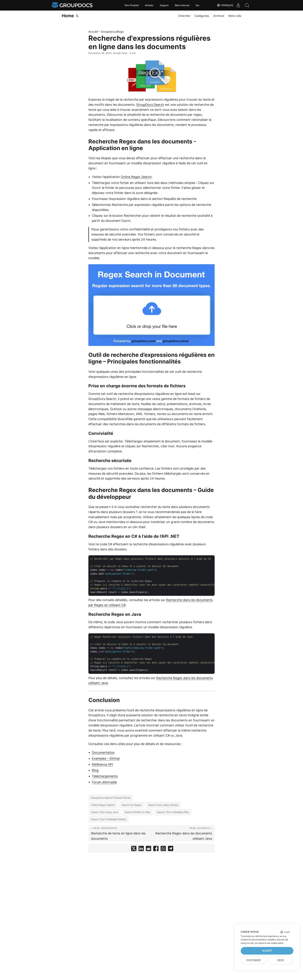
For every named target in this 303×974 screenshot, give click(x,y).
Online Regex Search (136, 177)
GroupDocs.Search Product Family (110, 797)
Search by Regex (132, 804)
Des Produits (132, 5)
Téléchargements (105, 776)
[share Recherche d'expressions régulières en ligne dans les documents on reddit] (148, 849)
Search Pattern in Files (137, 812)
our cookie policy (275, 943)
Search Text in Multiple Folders (108, 819)
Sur (197, 5)
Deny (280, 960)
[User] (238, 5)
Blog (95, 770)
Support (164, 5)
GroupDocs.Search (150, 104)
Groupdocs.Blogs (112, 31)
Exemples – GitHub (106, 758)
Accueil (93, 31)
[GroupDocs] (73, 5)
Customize (253, 960)
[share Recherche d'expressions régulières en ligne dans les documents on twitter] (133, 849)
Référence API (102, 764)
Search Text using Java (104, 812)
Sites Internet (182, 5)
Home (68, 15)
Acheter (149, 5)
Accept (267, 950)
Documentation (103, 752)
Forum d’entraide (104, 782)
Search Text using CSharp (163, 804)
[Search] (247, 5)
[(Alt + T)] (77, 16)
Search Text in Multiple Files (173, 812)
